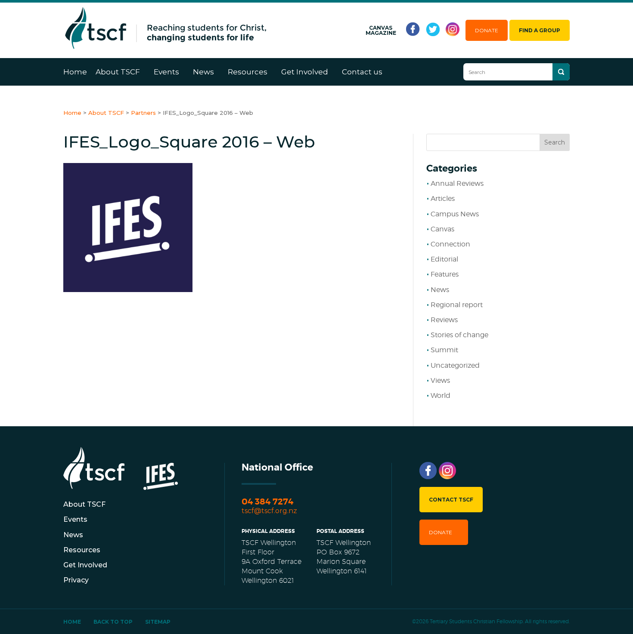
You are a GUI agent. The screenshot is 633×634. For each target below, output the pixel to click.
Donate (486, 30)
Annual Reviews (457, 183)
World (440, 395)
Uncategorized (455, 365)
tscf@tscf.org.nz (269, 511)
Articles (443, 198)
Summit (444, 350)
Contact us (362, 72)
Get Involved (304, 72)
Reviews (444, 320)
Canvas (442, 229)
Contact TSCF (451, 499)
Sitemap (158, 622)
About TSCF (118, 72)
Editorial (444, 259)
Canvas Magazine (381, 30)
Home (75, 72)
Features (445, 274)
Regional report (457, 305)
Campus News (455, 214)
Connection (450, 244)
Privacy (76, 580)
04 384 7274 (267, 501)
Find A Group (539, 30)
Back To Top (113, 622)
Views (440, 380)
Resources (247, 72)
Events (166, 72)
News (203, 72)
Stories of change (459, 335)
